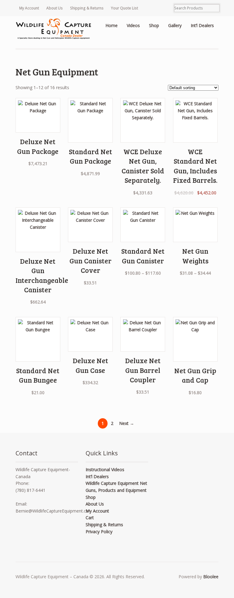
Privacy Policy (99, 531)
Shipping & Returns (87, 8)
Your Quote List (124, 8)
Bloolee (210, 576)
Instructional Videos (105, 469)
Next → (126, 423)
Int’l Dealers (202, 25)
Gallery (175, 25)
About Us (54, 8)
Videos (133, 25)
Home (111, 25)
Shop (154, 25)
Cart (90, 517)
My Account (29, 8)
